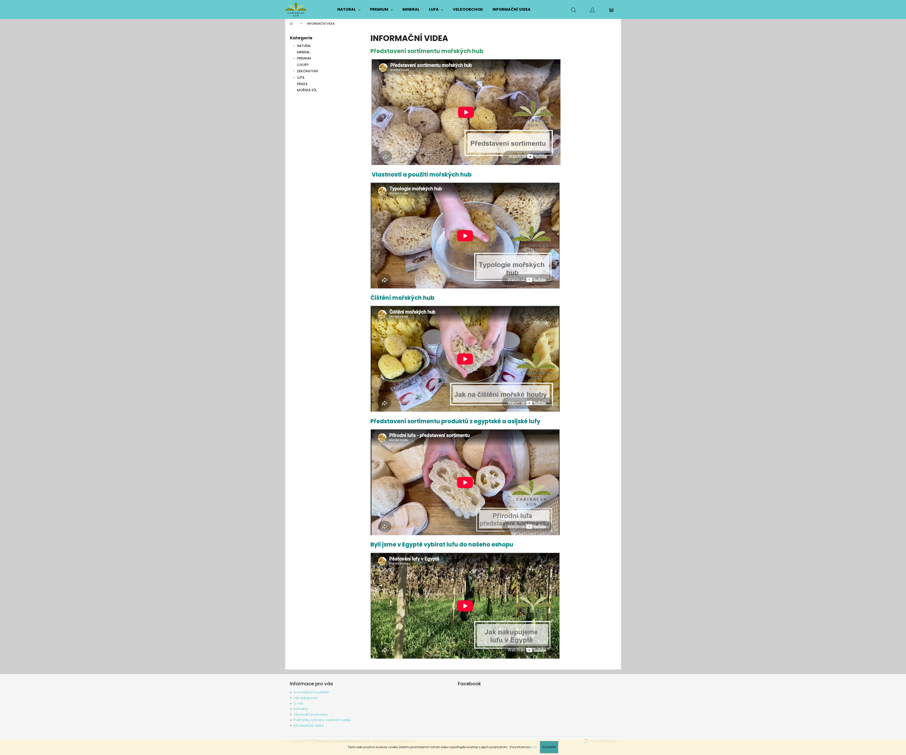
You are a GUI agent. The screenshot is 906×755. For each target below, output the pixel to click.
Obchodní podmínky (310, 714)
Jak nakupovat (305, 698)
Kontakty (300, 708)
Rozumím (549, 747)
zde (534, 747)
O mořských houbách (311, 692)
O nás (298, 703)
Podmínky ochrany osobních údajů (322, 720)
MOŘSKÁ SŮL (307, 90)
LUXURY (303, 64)
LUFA (300, 77)
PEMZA (302, 84)
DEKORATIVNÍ (307, 71)
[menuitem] (349, 9)
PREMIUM (304, 58)
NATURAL (304, 45)
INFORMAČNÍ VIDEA (308, 725)
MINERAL (303, 52)
